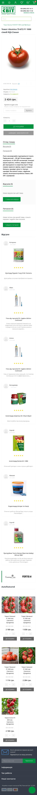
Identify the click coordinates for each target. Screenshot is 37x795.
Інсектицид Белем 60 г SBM (18, 461)
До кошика (18, 126)
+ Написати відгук (12, 199)
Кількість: (6, 117)
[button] (15, 2)
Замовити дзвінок (29, 12)
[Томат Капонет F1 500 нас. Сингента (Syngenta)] (27, 655)
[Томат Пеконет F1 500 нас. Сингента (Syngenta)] (10, 655)
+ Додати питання (12, 225)
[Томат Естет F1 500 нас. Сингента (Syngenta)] (10, 706)
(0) (19, 84)
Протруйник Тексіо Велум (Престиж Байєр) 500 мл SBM (18, 554)
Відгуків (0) (7, 146)
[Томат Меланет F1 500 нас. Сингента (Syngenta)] (27, 604)
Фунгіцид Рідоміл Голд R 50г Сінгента (18, 273)
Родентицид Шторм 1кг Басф (18, 506)
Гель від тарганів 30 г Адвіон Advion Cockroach (18, 319)
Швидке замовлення (18, 133)
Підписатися (29, 761)
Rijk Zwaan (13, 89)
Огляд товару (9, 142)
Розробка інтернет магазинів (10, 785)
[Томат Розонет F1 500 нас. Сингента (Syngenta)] (10, 604)
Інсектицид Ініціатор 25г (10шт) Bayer (18, 416)
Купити (29, 110)
